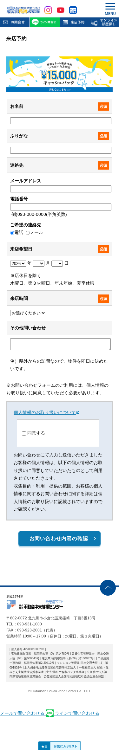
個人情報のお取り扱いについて (45, 412)
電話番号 (19, 198)
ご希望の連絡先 (25, 224)
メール (36, 232)
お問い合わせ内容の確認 (59, 538)
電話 (18, 232)
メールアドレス (25, 180)
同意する (36, 433)
